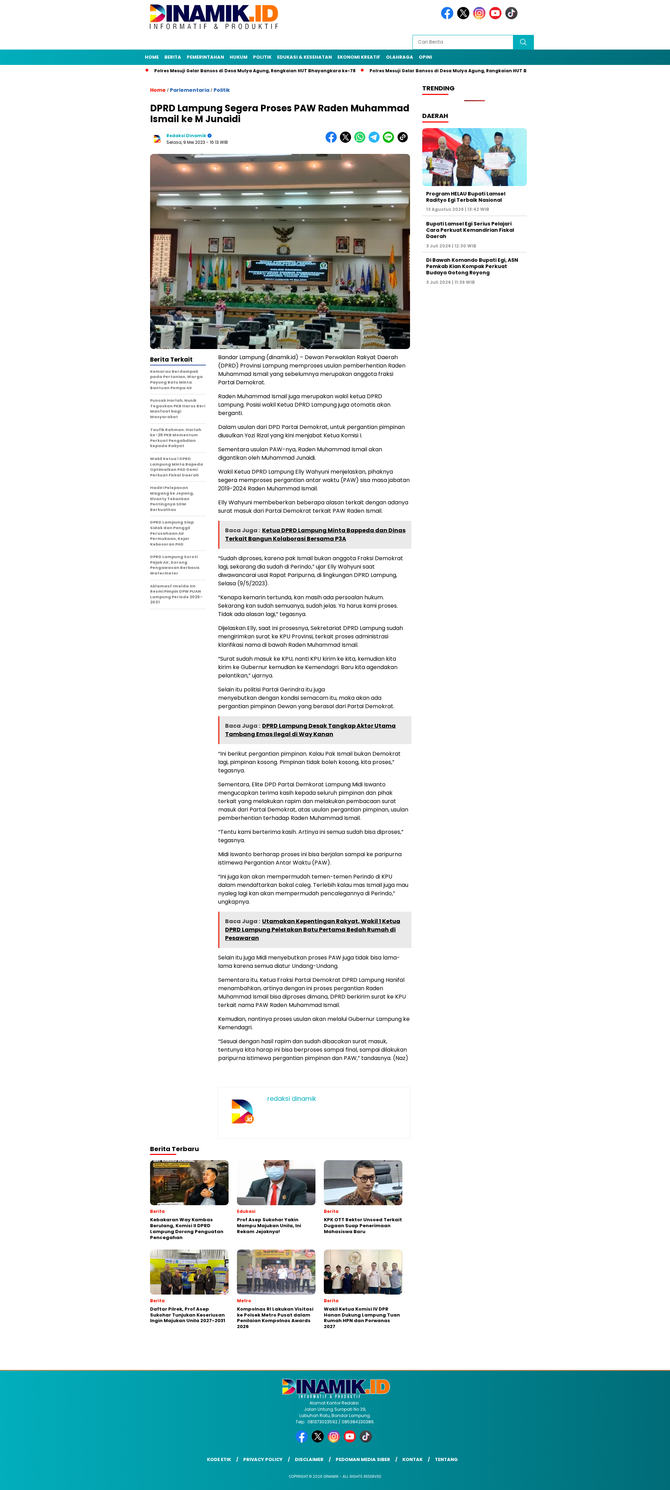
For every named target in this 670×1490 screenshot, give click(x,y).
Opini (425, 57)
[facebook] (448, 17)
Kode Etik (219, 1459)
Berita (172, 57)
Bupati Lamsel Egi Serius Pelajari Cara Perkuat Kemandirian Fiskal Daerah (470, 230)
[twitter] (464, 17)
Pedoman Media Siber (363, 1459)
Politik (262, 57)
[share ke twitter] (347, 141)
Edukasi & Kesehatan (304, 57)
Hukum (238, 57)
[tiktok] (512, 17)
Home (152, 57)
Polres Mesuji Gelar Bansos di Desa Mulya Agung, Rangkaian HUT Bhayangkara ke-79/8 (431, 71)
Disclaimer (309, 1459)
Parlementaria (189, 90)
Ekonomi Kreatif (358, 57)
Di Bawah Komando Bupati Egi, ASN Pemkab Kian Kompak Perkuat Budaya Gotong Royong (472, 266)
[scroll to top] (644, 1479)
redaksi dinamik (186, 136)
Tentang (446, 1459)
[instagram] (480, 17)
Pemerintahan (205, 57)
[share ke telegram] (375, 141)
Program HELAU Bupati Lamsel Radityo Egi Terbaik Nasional (465, 196)
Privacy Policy (263, 1459)
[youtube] (496, 17)
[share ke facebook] (333, 141)
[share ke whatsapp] (361, 141)
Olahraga (399, 57)
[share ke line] (390, 141)
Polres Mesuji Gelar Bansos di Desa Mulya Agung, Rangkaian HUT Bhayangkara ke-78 (213, 71)
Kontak (412, 1459)
